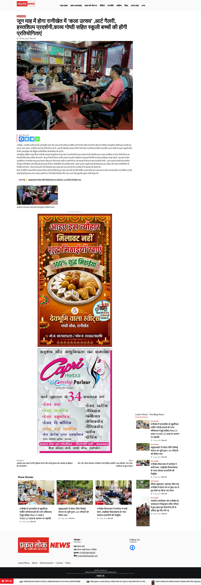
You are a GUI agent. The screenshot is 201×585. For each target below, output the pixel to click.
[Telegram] (32, 139)
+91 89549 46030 (87, 552)
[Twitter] (26, 139)
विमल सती (32, 38)
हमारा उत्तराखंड (76, 5)
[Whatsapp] (37, 139)
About (34, 563)
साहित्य (119, 5)
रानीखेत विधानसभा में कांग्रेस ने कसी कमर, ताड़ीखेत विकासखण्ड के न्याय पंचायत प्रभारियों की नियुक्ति (112, 512)
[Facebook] (21, 139)
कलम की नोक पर (91, 5)
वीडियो (102, 5)
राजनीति (110, 5)
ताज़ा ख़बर (64, 5)
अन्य (143, 5)
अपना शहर (135, 5)
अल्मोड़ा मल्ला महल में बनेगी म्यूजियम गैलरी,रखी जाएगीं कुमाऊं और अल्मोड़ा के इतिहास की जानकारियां (45, 463)
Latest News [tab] (141, 414)
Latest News (24, 563)
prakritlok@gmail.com (88, 555)
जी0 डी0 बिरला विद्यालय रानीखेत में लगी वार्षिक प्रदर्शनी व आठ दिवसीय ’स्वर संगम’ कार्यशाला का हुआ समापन (105, 463)
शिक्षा (126, 5)
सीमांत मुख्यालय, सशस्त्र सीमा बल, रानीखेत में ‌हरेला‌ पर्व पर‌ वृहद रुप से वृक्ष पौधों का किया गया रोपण (165, 487)
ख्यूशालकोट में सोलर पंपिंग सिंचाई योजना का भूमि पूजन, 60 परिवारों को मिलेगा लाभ (73, 512)
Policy (68, 563)
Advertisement (46, 563)
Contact (59, 563)
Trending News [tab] (156, 414)
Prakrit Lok (103, 570)
